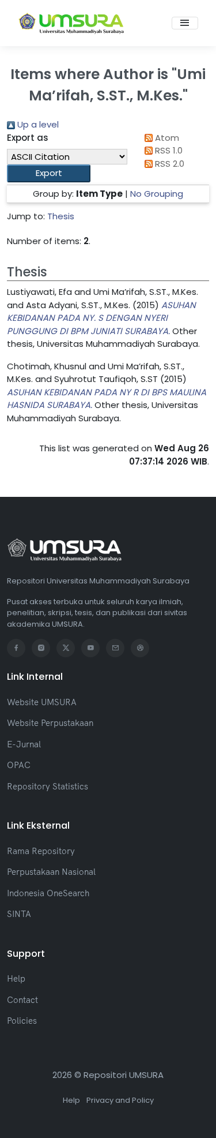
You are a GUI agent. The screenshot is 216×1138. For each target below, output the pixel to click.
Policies (22, 1020)
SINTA (19, 913)
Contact (22, 999)
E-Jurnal (24, 744)
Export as (27, 138)
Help (16, 978)
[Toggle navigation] (185, 23)
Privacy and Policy (120, 1100)
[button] (48, 173)
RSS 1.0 (168, 150)
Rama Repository (41, 850)
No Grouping (156, 194)
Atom (166, 138)
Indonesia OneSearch (48, 893)
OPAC (19, 764)
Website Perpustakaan (50, 722)
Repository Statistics (47, 786)
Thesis (60, 216)
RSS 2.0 (168, 164)
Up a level (37, 124)
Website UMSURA (42, 702)
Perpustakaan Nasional (51, 871)
